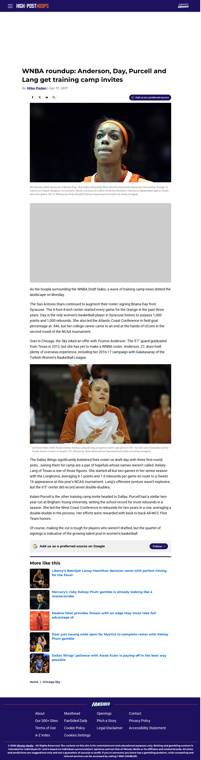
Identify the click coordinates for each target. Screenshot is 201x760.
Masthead (72, 713)
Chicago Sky (51, 682)
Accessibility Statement (147, 728)
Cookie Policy (74, 728)
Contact (135, 713)
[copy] (54, 97)
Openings (104, 713)
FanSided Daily (75, 721)
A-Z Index (42, 735)
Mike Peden (37, 88)
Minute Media (25, 745)
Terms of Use (45, 728)
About (40, 713)
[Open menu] (10, 6)
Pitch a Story (106, 721)
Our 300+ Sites (46, 721)
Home (34, 682)
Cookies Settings (77, 735)
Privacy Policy (139, 721)
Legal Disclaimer (110, 728)
